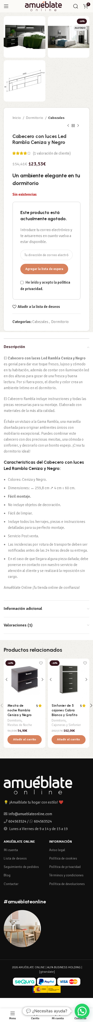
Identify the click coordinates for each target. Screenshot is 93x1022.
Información (60, 841)
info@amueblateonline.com (30, 814)
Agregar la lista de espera (44, 269)
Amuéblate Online (19, 841)
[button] (24, 739)
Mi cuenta (11, 850)
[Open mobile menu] (6, 6)
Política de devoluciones (67, 884)
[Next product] (78, 125)
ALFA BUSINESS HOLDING (64, 967)
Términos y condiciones (66, 875)
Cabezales (56, 118)
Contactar (11, 884)
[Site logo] (43, 6)
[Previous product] (68, 125)
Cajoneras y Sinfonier (66, 725)
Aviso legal (57, 850)
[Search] (76, 6)
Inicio (17, 118)
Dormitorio (35, 118)
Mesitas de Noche (19, 725)
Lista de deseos (15, 858)
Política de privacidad (65, 867)
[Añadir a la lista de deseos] (41, 663)
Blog (7, 875)
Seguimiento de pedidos (21, 867)
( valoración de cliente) (52, 153)
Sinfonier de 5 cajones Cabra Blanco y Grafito (64, 710)
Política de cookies (63, 858)
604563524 (17, 821)
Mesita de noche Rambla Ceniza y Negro (19, 710)
